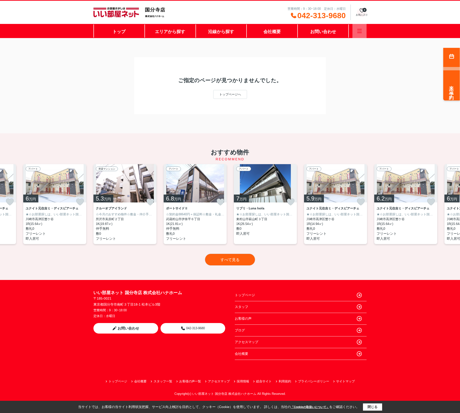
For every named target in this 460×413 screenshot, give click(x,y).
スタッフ (241, 307)
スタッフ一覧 (163, 381)
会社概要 (272, 31)
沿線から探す (221, 31)
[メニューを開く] (359, 31)
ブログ (240, 330)
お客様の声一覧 (190, 381)
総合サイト (264, 381)
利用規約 (285, 381)
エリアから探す (170, 31)
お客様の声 (243, 318)
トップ (119, 31)
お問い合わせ (323, 31)
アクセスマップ (246, 342)
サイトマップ (345, 381)
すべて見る (230, 260)
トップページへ (230, 94)
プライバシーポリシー (313, 381)
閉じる (373, 407)
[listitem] (125, 204)
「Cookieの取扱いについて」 (310, 407)
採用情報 (243, 381)
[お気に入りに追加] (10, 202)
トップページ (245, 295)
